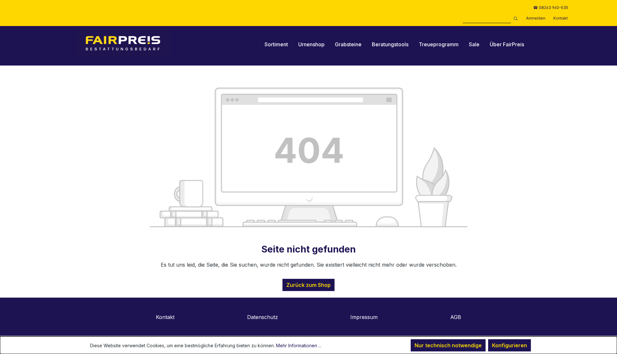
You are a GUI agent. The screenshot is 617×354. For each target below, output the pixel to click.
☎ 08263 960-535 (550, 7)
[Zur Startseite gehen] (123, 43)
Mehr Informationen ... (298, 345)
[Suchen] (514, 17)
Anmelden (535, 18)
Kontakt (560, 18)
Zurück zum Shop (308, 285)
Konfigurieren (509, 345)
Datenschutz (262, 317)
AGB (455, 317)
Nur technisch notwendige (448, 345)
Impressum (364, 317)
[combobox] (487, 19)
